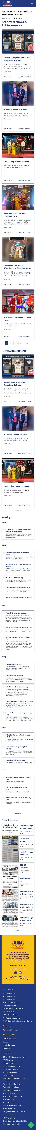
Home (5, 18)
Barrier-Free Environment (12, 1106)
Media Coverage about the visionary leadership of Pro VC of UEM (26, 853)
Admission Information (11, 1072)
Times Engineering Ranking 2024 (16, 613)
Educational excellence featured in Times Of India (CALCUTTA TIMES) (26, 840)
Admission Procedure (11, 1030)
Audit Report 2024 (9, 993)
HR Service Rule (9, 1118)
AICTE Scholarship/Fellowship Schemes (17, 1021)
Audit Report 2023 (9, 996)
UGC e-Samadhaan (10, 1015)
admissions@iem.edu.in (17, 969)
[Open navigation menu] (32, 3)
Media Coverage (9, 1045)
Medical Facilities (9, 1109)
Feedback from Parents (11, 1084)
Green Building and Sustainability (15, 1121)
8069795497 (22, 965)
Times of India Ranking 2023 (15, 675)
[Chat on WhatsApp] (31, 1125)
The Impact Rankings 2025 (12, 1096)
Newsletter (7, 1048)
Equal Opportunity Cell (11, 1066)
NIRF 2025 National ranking (14, 578)
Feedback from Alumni (11, 1087)
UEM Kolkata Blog (9, 1039)
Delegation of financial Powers (14, 1112)
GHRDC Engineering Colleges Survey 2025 (19, 597)
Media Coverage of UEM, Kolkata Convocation (26, 827)
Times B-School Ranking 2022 (15, 760)
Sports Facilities (9, 1102)
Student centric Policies (11, 1124)
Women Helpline (9, 1093)
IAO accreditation (9, 1006)
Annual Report (8, 1063)
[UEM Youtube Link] (20, 972)
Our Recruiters (8, 1075)
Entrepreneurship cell (11, 1069)
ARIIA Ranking (8, 1060)
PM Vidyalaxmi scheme (11, 1018)
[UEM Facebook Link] (15, 972)
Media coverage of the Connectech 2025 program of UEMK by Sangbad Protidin (26, 879)
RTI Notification (8, 1012)
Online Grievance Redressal (13, 1009)
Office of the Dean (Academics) (14, 1057)
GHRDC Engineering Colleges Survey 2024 (19, 627)
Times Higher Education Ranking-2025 (18, 587)
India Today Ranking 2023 (14, 664)
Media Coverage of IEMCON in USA (26, 919)
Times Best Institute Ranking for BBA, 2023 (19, 701)
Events (5, 1042)
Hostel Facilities (9, 1099)
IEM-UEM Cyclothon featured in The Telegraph (26, 866)
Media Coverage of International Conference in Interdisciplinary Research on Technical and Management (26, 905)
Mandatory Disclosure (11, 1002)
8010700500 (13, 965)
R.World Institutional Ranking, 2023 (17, 687)
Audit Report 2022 (9, 999)
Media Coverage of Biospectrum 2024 (26, 892)
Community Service (10, 1115)
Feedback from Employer (12, 1090)
